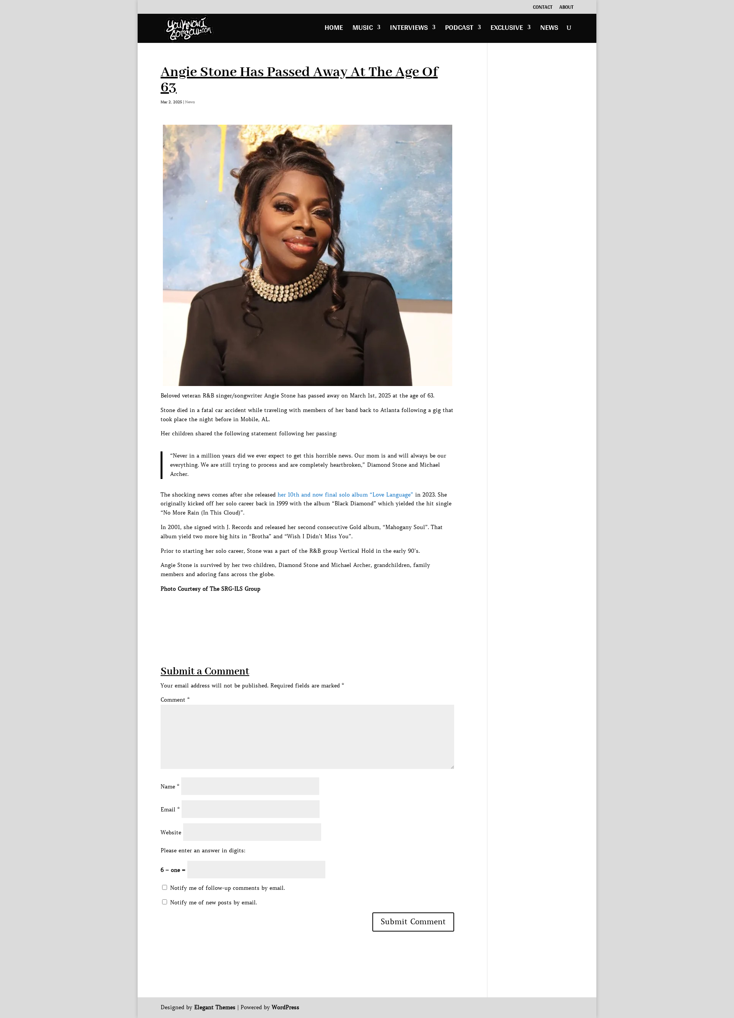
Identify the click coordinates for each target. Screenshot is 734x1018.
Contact (542, 8)
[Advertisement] (300, 611)
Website (171, 832)
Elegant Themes (214, 1007)
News (549, 29)
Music (362, 29)
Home (334, 29)
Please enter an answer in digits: (203, 850)
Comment (175, 699)
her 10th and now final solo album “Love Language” (345, 494)
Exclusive (506, 29)
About (566, 8)
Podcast (459, 29)
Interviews (409, 29)
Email (170, 809)
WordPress (285, 1007)
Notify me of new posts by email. (213, 902)
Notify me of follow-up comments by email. (227, 887)
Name (170, 786)
